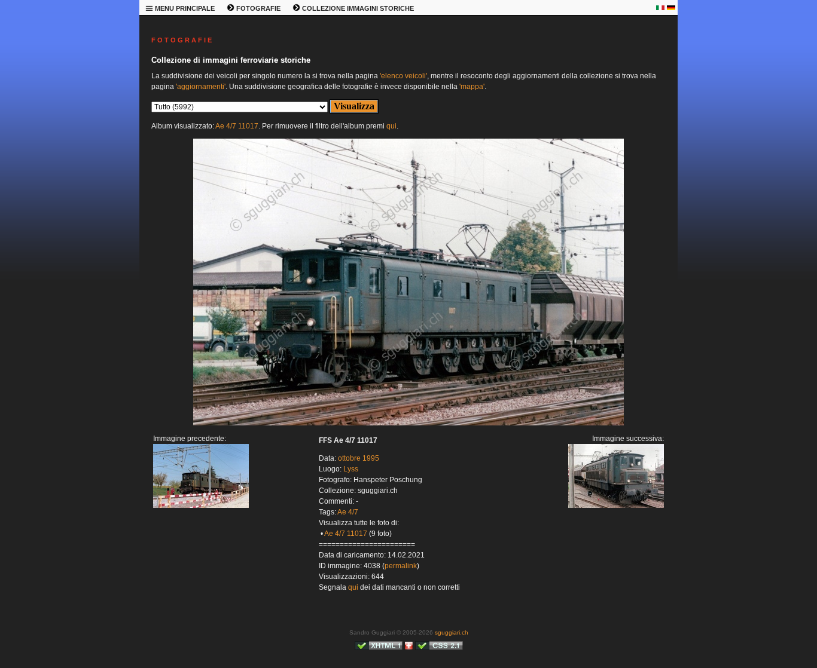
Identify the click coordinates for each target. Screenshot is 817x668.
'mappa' (471, 86)
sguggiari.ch (451, 632)
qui (391, 126)
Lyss (350, 469)
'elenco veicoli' (403, 76)
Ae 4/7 (347, 512)
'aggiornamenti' (200, 86)
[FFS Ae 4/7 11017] (408, 423)
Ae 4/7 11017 (236, 126)
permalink (401, 566)
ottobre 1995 (358, 458)
